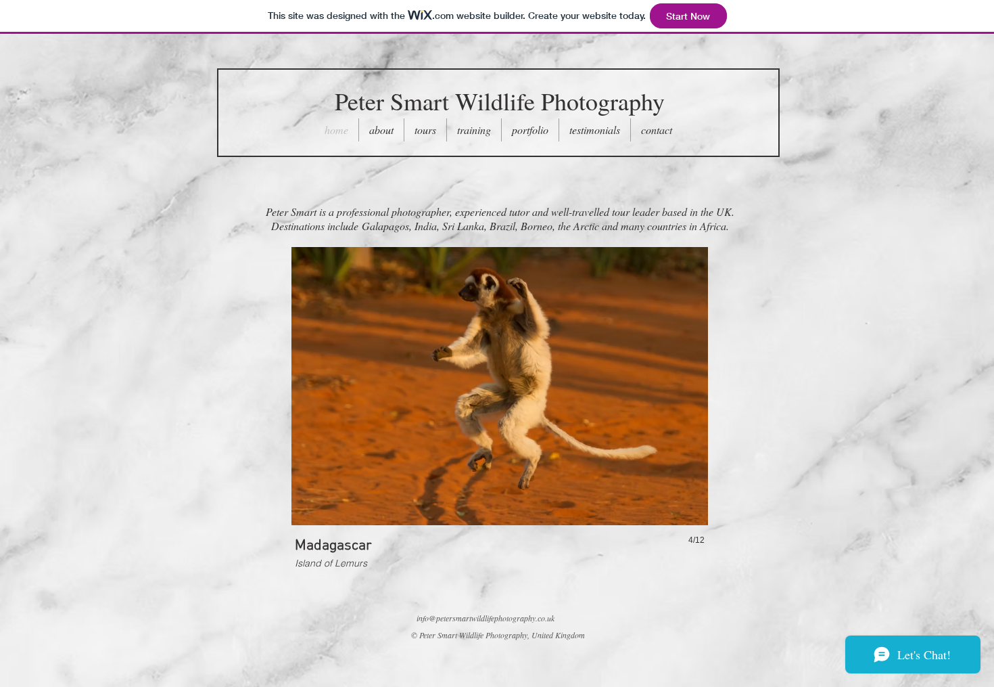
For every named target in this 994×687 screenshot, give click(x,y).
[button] (425, 129)
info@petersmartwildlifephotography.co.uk (485, 618)
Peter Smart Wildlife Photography (500, 101)
